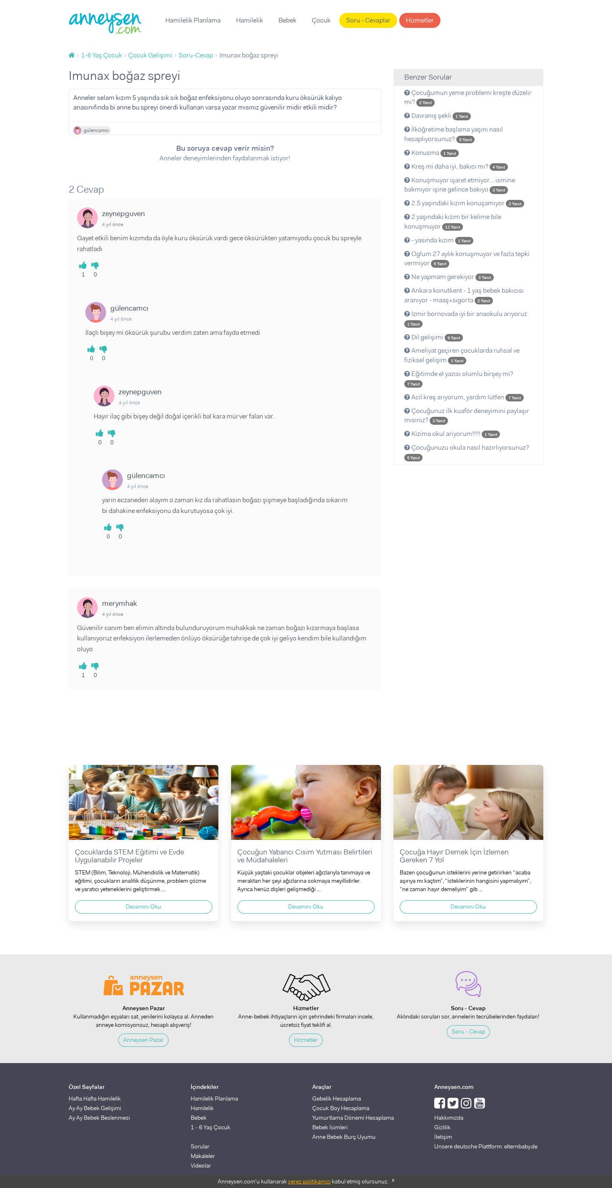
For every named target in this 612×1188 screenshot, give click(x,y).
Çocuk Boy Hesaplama (340, 1108)
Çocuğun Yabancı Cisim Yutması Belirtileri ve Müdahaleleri (304, 856)
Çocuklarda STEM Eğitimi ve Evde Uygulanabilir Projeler (129, 856)
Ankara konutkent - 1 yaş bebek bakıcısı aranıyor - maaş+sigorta (464, 295)
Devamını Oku (143, 906)
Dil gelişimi (435, 337)
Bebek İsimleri (330, 1127)
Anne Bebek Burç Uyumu (344, 1137)
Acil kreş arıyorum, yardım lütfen (465, 397)
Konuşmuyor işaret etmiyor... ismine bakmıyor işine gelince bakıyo (459, 185)
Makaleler (203, 1156)
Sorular (200, 1146)
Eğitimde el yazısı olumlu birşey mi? (460, 378)
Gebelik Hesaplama (336, 1098)
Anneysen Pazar (143, 1040)
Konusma (433, 152)
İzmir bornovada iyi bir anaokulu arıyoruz (467, 318)
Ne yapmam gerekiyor (450, 276)
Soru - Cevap (468, 1031)
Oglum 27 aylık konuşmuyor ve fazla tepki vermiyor (467, 258)
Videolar (201, 1165)
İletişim (443, 1137)
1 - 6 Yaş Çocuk (210, 1127)
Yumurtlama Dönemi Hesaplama (353, 1117)
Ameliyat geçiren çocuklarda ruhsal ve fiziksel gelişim (462, 355)
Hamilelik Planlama (193, 20)
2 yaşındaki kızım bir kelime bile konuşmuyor (452, 221)
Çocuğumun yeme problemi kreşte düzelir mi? (468, 97)
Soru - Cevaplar (368, 20)
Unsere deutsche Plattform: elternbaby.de (485, 1146)
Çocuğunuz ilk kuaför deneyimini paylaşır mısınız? (466, 415)
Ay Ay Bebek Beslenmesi (99, 1117)
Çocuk (321, 20)
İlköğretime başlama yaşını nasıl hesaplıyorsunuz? (453, 134)
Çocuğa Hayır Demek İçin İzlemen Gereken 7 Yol (454, 856)
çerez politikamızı (309, 1181)
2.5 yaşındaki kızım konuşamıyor (465, 203)
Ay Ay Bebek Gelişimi (95, 1108)
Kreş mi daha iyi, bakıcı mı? (457, 166)
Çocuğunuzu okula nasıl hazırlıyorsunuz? (468, 452)
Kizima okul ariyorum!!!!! (453, 433)
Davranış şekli (439, 115)
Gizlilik (442, 1127)
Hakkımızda (448, 1117)
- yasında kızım (440, 240)
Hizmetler (420, 20)
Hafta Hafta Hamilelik (95, 1098)
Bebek (287, 20)
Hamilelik (249, 20)
